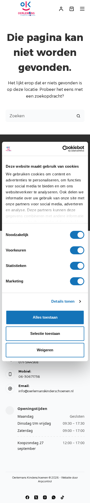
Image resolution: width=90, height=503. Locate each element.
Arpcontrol (45, 481)
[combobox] (39, 116)
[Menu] (82, 8)
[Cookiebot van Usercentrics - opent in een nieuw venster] (63, 148)
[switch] (77, 250)
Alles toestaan (45, 317)
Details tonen (62, 301)
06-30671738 (29, 376)
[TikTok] (62, 497)
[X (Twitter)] (36, 497)
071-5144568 (28, 362)
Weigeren (45, 350)
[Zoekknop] (78, 116)
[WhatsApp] (54, 497)
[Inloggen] (61, 9)
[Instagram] (45, 497)
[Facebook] (27, 497)
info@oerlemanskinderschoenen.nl (46, 391)
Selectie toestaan (45, 333)
